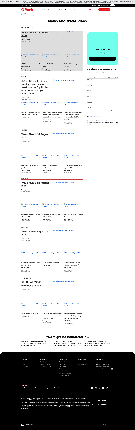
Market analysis (68, 9)
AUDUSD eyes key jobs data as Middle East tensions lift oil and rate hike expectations (52, 114)
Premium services (45, 364)
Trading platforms (64, 359)
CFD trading (43, 359)
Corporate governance (102, 366)
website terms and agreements (110, 120)
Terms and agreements (36, 388)
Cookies (51, 388)
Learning (76, 9)
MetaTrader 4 (63, 371)
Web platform (63, 362)
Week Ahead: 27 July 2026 (29, 313)
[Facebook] (92, 388)
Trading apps (62, 364)
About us (61, 9)
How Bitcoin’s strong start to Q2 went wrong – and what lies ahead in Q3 (51, 316)
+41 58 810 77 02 (104, 364)
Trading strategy (82, 364)
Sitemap (26, 388)
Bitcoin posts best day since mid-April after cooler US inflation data (72, 265)
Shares (24, 130)
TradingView (62, 366)
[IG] (27, 9)
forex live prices (97, 116)
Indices (24, 178)
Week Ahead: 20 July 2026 (50, 262)
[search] (113, 9)
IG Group (105, 424)
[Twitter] (99, 388)
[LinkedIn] (107, 388)
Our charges (43, 362)
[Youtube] (103, 388)
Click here (105, 368)
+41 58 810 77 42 (106, 362)
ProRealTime (62, 368)
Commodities (26, 278)
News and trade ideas (84, 362)
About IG (56, 388)
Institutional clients (45, 366)
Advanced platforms (65, 373)
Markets (24, 359)
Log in (112, 5)
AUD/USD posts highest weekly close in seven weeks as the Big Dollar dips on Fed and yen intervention (34, 87)
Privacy (46, 388)
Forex (23, 77)
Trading (44, 9)
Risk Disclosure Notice (34, 400)
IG (22, 388)
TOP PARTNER (102, 400)
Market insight (82, 359)
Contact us (99, 359)
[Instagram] (96, 388)
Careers (111, 424)
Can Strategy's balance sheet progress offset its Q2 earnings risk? (30, 265)
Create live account (104, 9)
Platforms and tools (52, 9)
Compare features (64, 375)
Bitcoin (24, 227)
